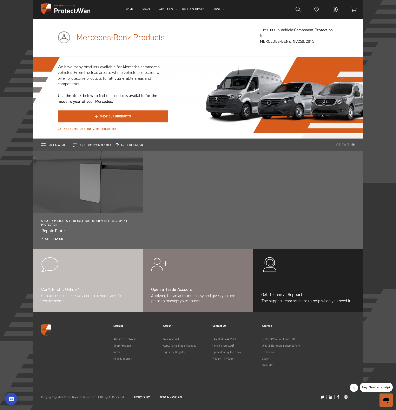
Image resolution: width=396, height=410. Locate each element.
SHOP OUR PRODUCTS (113, 116)
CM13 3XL (268, 365)
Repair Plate (53, 230)
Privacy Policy (141, 397)
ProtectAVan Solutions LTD (278, 339)
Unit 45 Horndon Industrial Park (281, 345)
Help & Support (122, 358)
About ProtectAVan (124, 339)
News (116, 352)
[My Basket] (353, 9)
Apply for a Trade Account (179, 345)
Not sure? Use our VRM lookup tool (91, 129)
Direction (132, 144)
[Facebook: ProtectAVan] (338, 397)
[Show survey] (11, 399)
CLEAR (342, 144)
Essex (265, 358)
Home (129, 9)
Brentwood (268, 352)
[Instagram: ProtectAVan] (346, 397)
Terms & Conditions (170, 397)
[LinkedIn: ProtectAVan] (330, 397)
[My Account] (335, 9)
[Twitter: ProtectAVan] (322, 397)
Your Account (171, 339)
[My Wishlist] (316, 9)
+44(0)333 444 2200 (224, 339)
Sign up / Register (174, 352)
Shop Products (122, 345)
